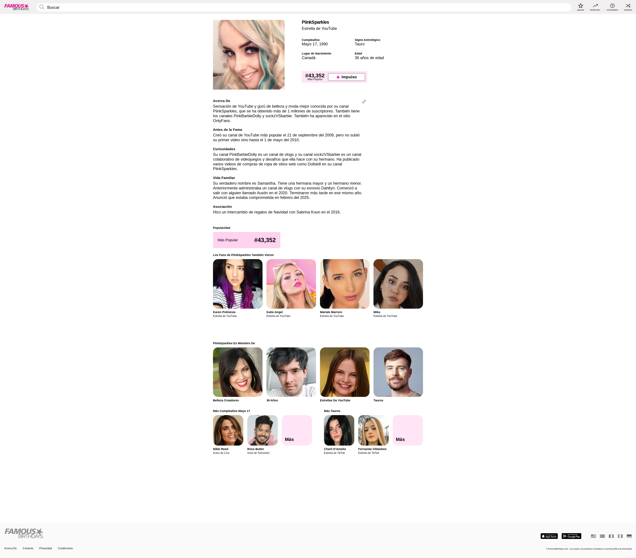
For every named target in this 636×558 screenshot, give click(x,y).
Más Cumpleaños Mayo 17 (231, 411)
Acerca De (10, 548)
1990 (323, 44)
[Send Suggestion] (364, 102)
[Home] (160, 533)
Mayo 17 (309, 44)
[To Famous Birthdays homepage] (16, 7)
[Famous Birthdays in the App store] (549, 536)
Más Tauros (332, 411)
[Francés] (611, 536)
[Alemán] (629, 536)
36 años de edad (369, 57)
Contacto (28, 548)
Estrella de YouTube (319, 28)
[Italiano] (620, 536)
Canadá (308, 57)
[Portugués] (602, 536)
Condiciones (65, 548)
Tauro (360, 44)
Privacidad (45, 548)
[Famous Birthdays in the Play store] (571, 536)
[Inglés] (593, 536)
